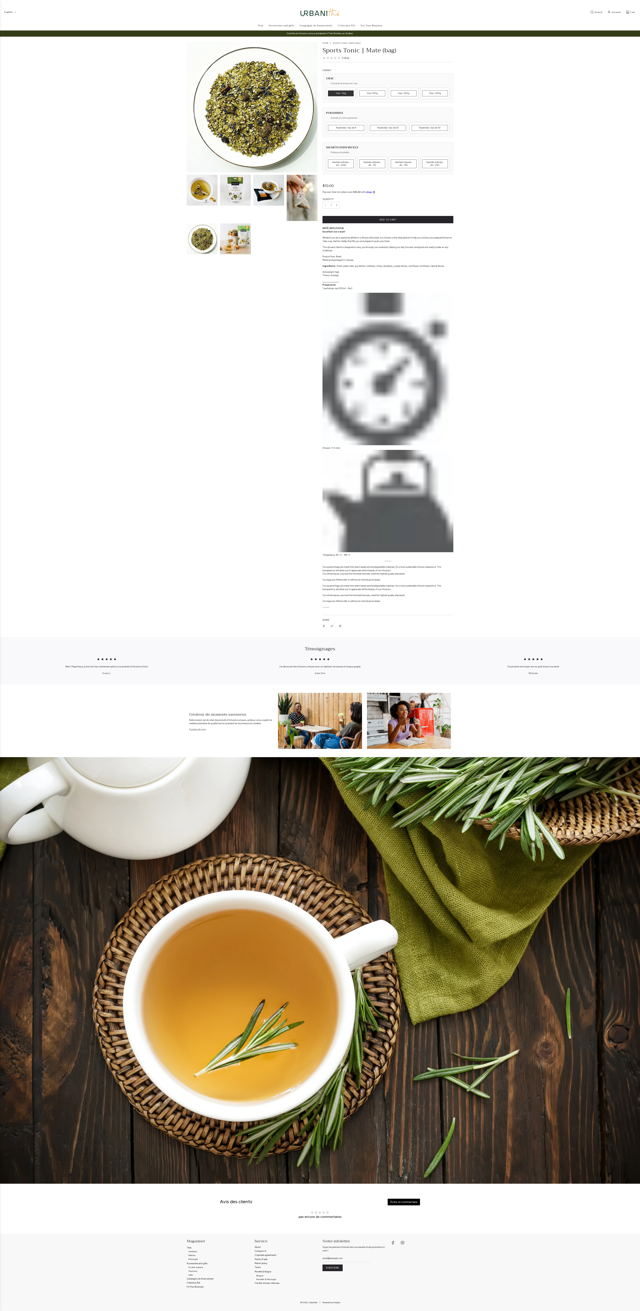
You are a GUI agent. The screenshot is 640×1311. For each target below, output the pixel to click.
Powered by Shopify (331, 1302)
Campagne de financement (200, 1279)
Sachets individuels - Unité (341, 163)
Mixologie (193, 1259)
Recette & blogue (263, 1271)
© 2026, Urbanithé (308, 1302)
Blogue (259, 1275)
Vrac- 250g (403, 93)
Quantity (328, 199)
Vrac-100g (372, 93)
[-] (326, 205)
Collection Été (193, 1283)
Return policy (261, 1263)
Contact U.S (260, 1251)
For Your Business (195, 1287)
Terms (258, 1267)
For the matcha (195, 1267)
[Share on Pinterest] (340, 626)
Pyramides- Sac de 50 (429, 127)
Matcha (191, 1255)
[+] (337, 205)
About (257, 1247)
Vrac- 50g (341, 93)
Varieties (192, 1251)
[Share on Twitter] (332, 626)
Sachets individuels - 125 (403, 163)
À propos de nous (197, 729)
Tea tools (192, 1271)
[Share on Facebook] (324, 626)
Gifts (190, 1275)
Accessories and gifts (197, 1263)
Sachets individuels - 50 (372, 163)
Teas (189, 1247)
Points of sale (261, 1259)
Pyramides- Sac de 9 (346, 127)
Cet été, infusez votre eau (267, 1283)
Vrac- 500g (435, 93)
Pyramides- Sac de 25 (388, 127)
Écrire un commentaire (403, 1202)
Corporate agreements (265, 1255)
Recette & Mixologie (266, 1279)
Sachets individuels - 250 (435, 163)
